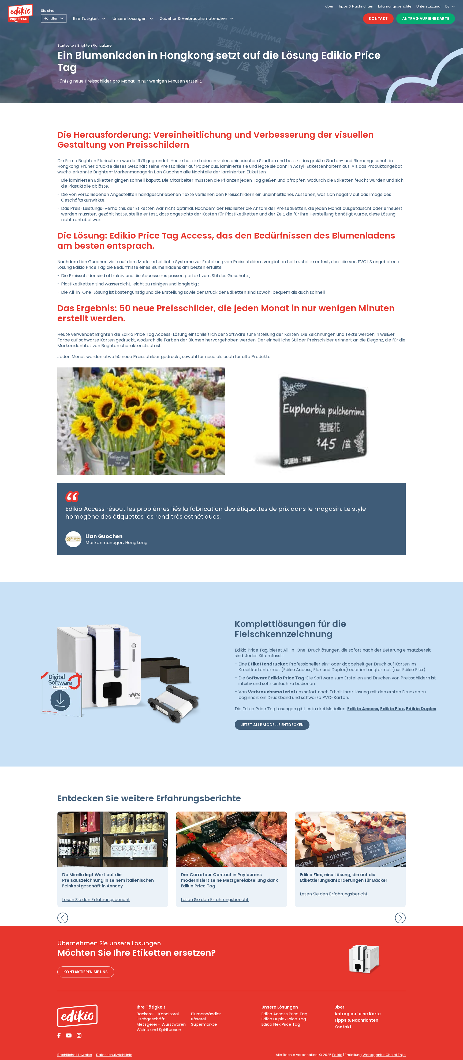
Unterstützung (428, 6)
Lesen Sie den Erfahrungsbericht (96, 899)
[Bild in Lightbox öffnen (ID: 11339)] (141, 421)
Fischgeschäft (151, 1019)
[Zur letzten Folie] (62, 918)
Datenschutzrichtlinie (114, 1054)
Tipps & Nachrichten (355, 6)
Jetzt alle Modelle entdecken (272, 724)
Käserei (198, 1019)
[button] (68, 464)
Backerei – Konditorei (158, 1014)
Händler (51, 18)
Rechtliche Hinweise (74, 1054)
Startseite (65, 45)
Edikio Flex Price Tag (281, 1024)
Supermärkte (204, 1024)
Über (339, 1007)
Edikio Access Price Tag (284, 1014)
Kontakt (378, 18)
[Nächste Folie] (400, 918)
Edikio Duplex (421, 709)
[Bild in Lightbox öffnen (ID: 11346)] (322, 421)
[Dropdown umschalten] (104, 19)
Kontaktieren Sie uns (86, 972)
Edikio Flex (392, 709)
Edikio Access (362, 709)
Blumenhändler (206, 1014)
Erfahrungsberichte (395, 6)
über (329, 6)
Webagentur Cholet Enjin (384, 1054)
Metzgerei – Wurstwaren (161, 1024)
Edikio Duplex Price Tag (284, 1019)
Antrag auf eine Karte (425, 18)
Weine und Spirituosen (159, 1029)
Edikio (337, 1054)
